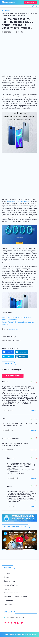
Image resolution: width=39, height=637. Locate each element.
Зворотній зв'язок (11, 585)
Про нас (7, 589)
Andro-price (20, 6)
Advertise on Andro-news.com (16, 597)
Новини (4, 6)
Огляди (28, 6)
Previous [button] (5, 540)
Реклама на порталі (12, 593)
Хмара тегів (8, 601)
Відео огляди (9, 581)
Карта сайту (8, 605)
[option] (19, 540)
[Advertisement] (19, 55)
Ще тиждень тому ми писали (18, 201)
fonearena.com (13, 329)
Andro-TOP (11, 6)
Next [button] (34, 540)
